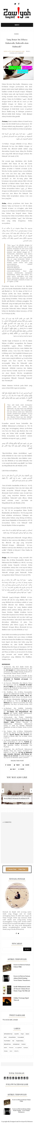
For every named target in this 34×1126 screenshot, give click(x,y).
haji (11, 1051)
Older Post (22, 869)
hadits (16, 1034)
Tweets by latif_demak (10, 1020)
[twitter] (15, 3)
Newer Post (12, 869)
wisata (16, 1051)
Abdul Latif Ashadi (10, 51)
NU (13, 1040)
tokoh (11, 1047)
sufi (5, 1037)
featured (7, 1040)
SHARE (9, 765)
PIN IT (14, 769)
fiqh (22, 1034)
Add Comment (19, 53)
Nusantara (7, 1044)
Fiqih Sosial (20, 1040)
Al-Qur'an (18, 1047)
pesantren (12, 1037)
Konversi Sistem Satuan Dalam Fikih (21, 1100)
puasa (6, 1051)
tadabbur (21, 1037)
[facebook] (18, 3)
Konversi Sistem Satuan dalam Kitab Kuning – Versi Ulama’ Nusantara (21, 1110)
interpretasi (8, 1034)
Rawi (5, 1047)
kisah (27, 1034)
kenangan (16, 1044)
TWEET (18, 765)
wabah (23, 1044)
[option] (17, 794)
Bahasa (16, 34)
